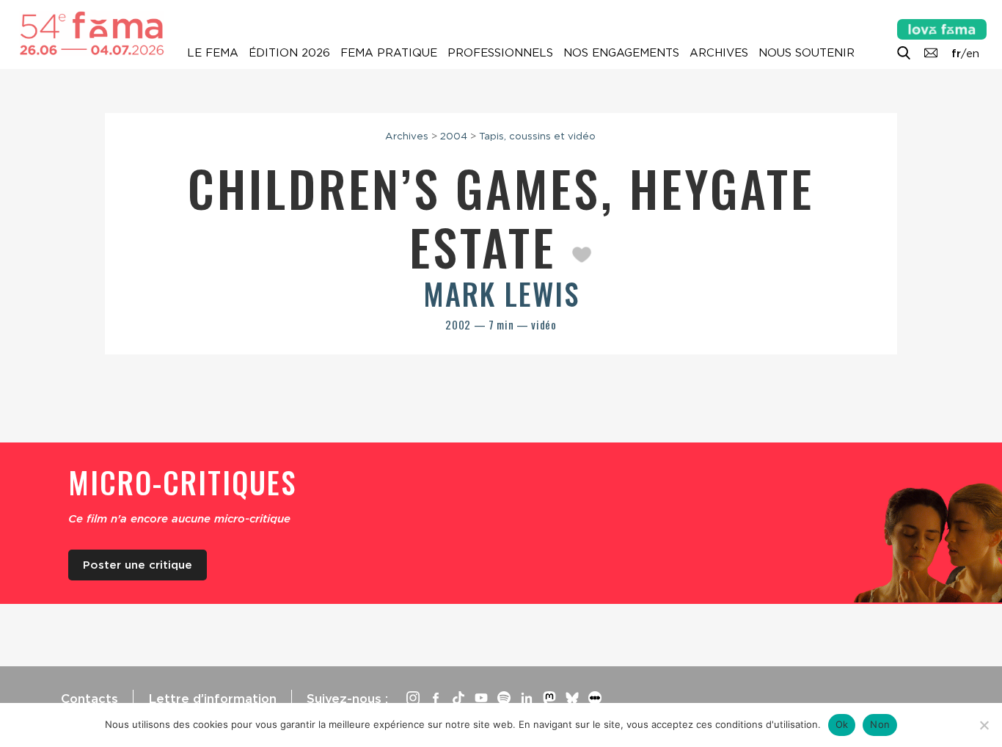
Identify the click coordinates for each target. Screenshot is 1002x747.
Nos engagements (621, 52)
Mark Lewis (501, 294)
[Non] (983, 725)
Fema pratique (388, 52)
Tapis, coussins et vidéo (537, 136)
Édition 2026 (289, 52)
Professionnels (500, 52)
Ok (842, 724)
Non (880, 724)
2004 (453, 136)
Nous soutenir (806, 52)
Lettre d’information (212, 698)
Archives (719, 52)
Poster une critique (137, 565)
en (972, 53)
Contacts (89, 698)
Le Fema (212, 52)
